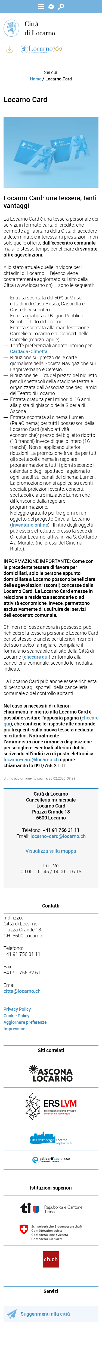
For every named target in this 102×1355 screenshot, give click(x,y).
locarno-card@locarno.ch (31, 760)
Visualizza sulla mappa (51, 851)
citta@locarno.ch (22, 991)
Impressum (15, 1028)
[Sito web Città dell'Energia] (51, 1138)
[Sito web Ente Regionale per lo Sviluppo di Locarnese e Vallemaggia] (51, 1106)
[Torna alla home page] (29, 28)
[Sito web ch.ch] (51, 1259)
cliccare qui (36, 657)
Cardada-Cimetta (29, 352)
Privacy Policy (17, 1009)
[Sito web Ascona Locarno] (51, 1073)
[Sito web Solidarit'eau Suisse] (51, 1160)
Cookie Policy (16, 1015)
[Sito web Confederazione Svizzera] (51, 1232)
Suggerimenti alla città (45, 1314)
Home (35, 79)
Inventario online (30, 525)
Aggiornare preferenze (25, 1022)
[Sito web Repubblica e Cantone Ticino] (51, 1208)
